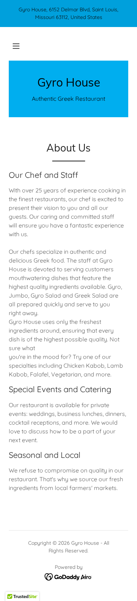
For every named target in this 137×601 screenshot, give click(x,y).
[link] (68, 82)
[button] (16, 46)
